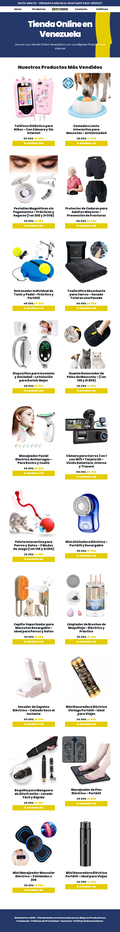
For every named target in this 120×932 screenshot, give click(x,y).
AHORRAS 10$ (34, 226)
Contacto (81, 9)
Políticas (102, 9)
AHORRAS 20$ (87, 555)
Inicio (18, 9)
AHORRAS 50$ (34, 143)
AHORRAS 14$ (87, 143)
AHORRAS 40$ (87, 226)
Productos (39, 9)
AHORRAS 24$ (35, 308)
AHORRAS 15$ (87, 390)
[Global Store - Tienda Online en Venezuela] (60, 9)
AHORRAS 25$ (87, 308)
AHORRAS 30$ (35, 390)
